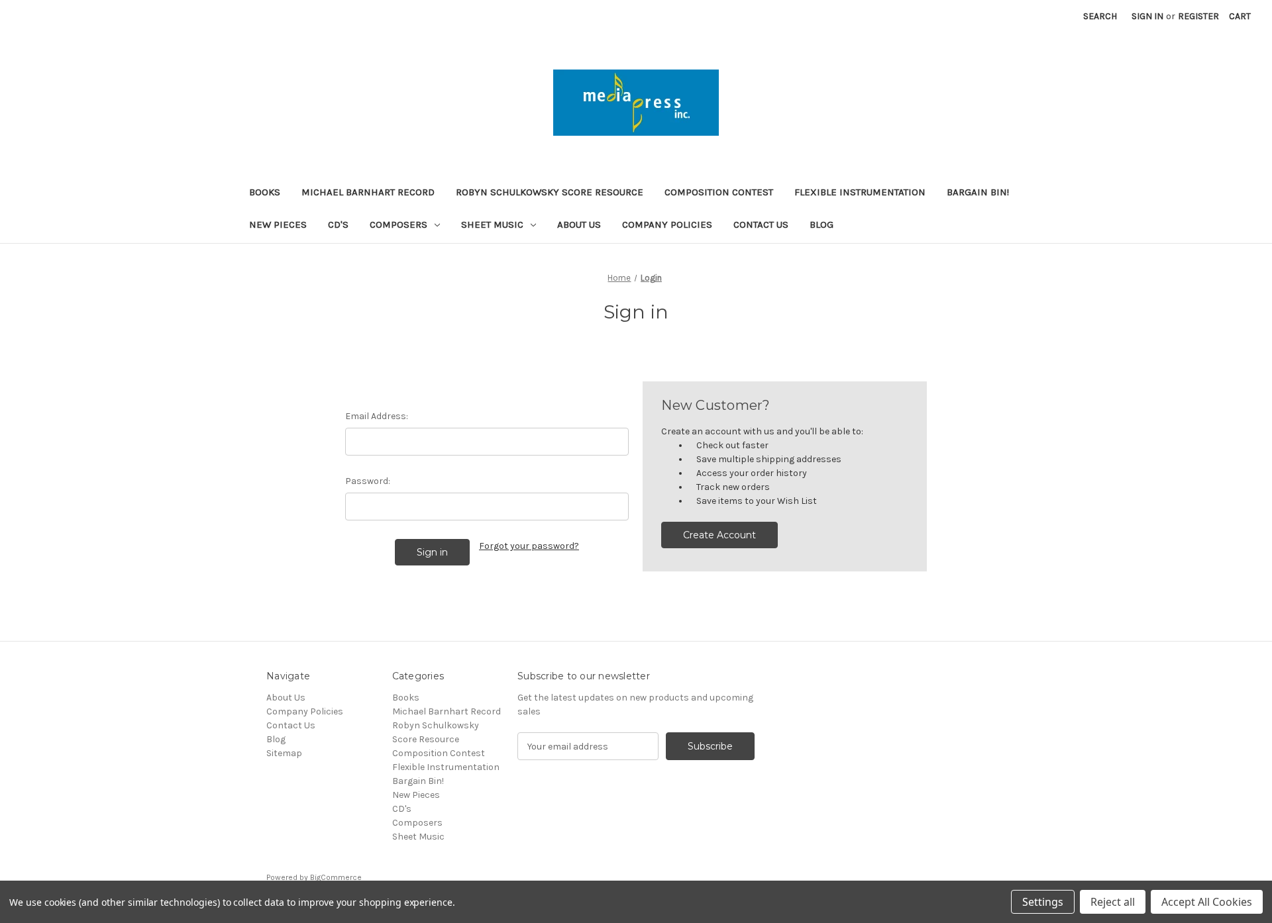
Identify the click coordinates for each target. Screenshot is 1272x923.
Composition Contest (718, 192)
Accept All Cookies (1206, 902)
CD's (338, 224)
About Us (579, 224)
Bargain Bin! (978, 192)
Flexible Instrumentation (860, 192)
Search (1100, 16)
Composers (398, 224)
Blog (821, 224)
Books (264, 192)
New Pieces (278, 224)
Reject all (1112, 902)
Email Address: (376, 416)
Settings (1042, 902)
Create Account (719, 535)
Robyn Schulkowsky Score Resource (549, 192)
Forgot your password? (529, 546)
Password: (367, 481)
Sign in (1147, 16)
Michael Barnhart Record (368, 192)
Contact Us (760, 224)
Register (1198, 16)
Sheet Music (492, 224)
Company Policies (667, 224)
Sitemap (284, 753)
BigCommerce (336, 877)
